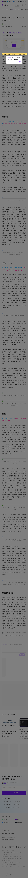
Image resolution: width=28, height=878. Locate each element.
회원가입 (9, 58)
